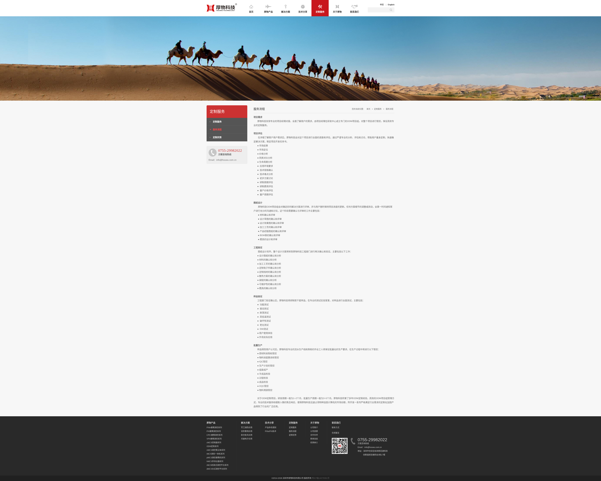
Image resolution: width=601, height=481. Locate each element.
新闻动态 (314, 439)
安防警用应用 (246, 431)
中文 (382, 5)
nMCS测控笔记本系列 (216, 450)
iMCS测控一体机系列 (215, 454)
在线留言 (335, 433)
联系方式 (335, 427)
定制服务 (320, 12)
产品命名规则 (270, 427)
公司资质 (314, 431)
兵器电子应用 (246, 439)
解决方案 (285, 12)
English (391, 5)
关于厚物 (337, 12)
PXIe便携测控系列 (214, 427)
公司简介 (314, 427)
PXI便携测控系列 (214, 431)
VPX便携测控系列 (214, 439)
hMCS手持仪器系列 (215, 461)
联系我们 (354, 12)
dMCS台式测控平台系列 (217, 469)
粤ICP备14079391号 (320, 478)
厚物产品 (268, 12)
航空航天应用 (246, 435)
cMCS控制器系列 (214, 443)
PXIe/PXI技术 (270, 431)
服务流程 (217, 129)
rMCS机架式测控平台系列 (217, 465)
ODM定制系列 (212, 446)
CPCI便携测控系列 (214, 435)
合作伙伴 (314, 435)
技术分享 (302, 12)
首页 (251, 12)
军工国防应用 (246, 427)
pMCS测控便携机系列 (216, 458)
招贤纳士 (314, 443)
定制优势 (217, 137)
